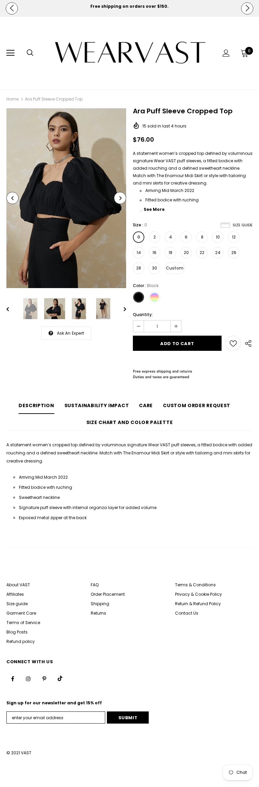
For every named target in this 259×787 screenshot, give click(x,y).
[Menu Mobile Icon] (10, 53)
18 (170, 252)
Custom (174, 268)
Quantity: (143, 314)
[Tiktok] (60, 678)
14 (139, 252)
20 (186, 252)
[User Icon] (226, 53)
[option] (129, 6)
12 (234, 237)
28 (138, 268)
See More (154, 209)
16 (154, 252)
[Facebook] (12, 678)
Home (12, 99)
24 (218, 252)
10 (218, 237)
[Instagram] (28, 678)
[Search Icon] (30, 53)
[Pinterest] (44, 678)
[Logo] (130, 52)
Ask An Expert (70, 333)
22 (202, 252)
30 (154, 268)
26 (233, 252)
